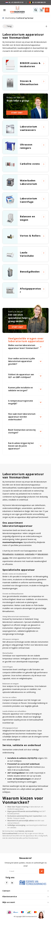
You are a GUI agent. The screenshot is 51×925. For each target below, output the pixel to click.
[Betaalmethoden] (9, 912)
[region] (41, 915)
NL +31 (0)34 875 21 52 (16, 2)
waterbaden (30, 554)
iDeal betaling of (19, 18)
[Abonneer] (41, 871)
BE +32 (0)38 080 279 (38, 2)
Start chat (17, 112)
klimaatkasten (8, 554)
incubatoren (19, 554)
